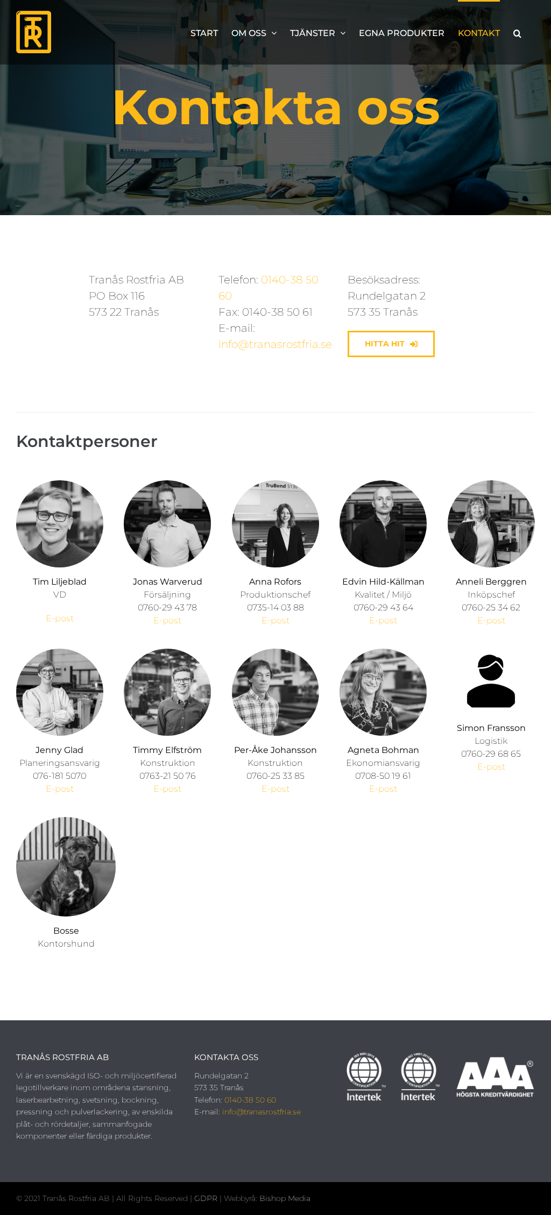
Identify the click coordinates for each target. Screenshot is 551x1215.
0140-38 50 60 (250, 1100)
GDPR (207, 1198)
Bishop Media (284, 1198)
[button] (517, 32)
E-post (60, 618)
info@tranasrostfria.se (275, 344)
